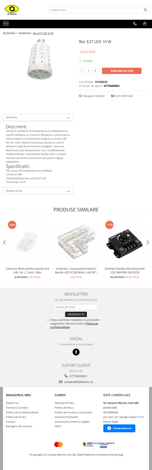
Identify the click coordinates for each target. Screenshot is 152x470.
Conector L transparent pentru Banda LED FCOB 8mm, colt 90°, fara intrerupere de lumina (76, 270)
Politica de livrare (16, 417)
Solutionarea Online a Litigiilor (72, 421)
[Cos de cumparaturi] (145, 24)
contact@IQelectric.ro (78, 382)
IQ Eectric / (10, 33)
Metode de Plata (64, 403)
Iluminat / (25, 33)
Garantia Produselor (66, 417)
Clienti (60, 395)
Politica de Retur (64, 407)
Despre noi (12, 403)
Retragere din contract (19, 426)
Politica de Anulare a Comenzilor (73, 412)
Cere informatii (123, 96)
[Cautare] (145, 10)
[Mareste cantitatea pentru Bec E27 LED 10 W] (95, 71)
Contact (10, 421)
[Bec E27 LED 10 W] (38, 64)
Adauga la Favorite (93, 96)
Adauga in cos (122, 71)
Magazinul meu (18, 395)
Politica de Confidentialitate (22, 412)
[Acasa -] (23, 10)
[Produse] (6, 25)
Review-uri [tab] (14, 190)
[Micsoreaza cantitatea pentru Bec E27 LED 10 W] (82, 71)
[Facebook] (76, 352)
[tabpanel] (38, 64)
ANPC (58, 426)
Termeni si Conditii (17, 407)
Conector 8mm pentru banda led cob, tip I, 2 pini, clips (27, 270)
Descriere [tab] (11, 117)
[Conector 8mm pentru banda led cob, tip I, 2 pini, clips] (27, 242)
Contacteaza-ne (122, 428)
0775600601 (78, 376)
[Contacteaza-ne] (134, 24)
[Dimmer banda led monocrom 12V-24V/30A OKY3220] (124, 242)
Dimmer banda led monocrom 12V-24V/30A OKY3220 (125, 270)
